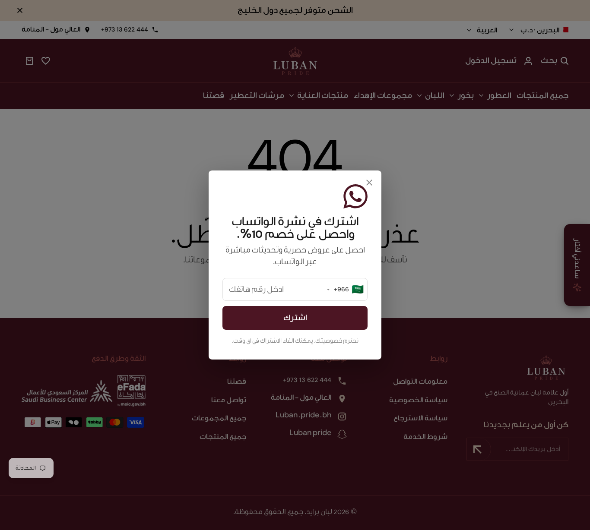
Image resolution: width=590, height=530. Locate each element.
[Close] (369, 182)
